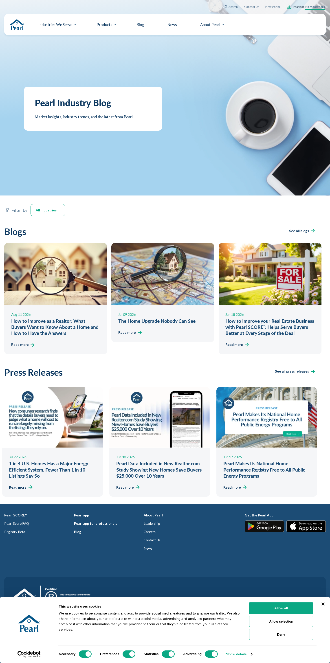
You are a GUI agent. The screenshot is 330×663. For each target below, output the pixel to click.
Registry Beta (14, 532)
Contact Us (152, 540)
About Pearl (153, 515)
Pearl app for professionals (95, 523)
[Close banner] (323, 604)
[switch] (129, 654)
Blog (77, 532)
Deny (281, 634)
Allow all (281, 608)
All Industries (46, 210)
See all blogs (299, 231)
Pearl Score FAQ (16, 523)
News (148, 548)
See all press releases (292, 371)
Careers (150, 532)
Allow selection (281, 621)
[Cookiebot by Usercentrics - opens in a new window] (29, 654)
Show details (236, 654)
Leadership (152, 523)
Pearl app (81, 515)
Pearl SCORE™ (15, 515)
